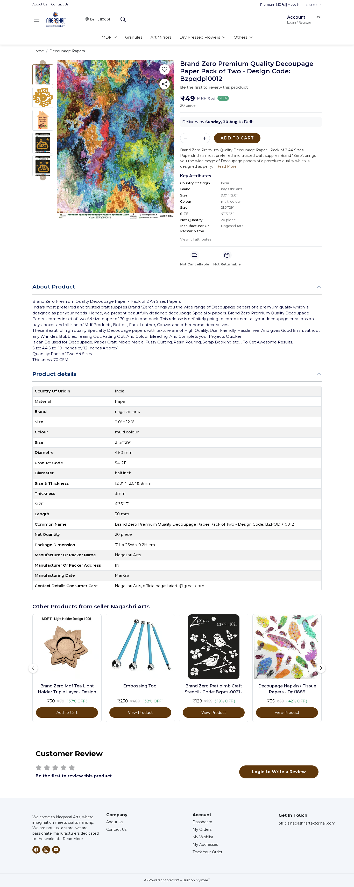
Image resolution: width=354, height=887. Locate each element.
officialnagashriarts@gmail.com (307, 823)
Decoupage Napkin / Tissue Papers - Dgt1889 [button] (287, 689)
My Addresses (205, 844)
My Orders (202, 829)
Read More (73, 838)
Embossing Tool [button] (140, 686)
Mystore (203, 880)
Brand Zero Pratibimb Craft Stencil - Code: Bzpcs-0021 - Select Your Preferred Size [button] (214, 689)
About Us (39, 4)
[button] (314, 4)
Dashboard (202, 822)
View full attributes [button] (195, 239)
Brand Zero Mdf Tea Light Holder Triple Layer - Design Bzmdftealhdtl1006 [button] (67, 689)
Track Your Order (207, 852)
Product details (54, 374)
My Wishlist (203, 837)
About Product (53, 286)
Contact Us (59, 4)
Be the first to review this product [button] (214, 87)
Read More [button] (226, 166)
